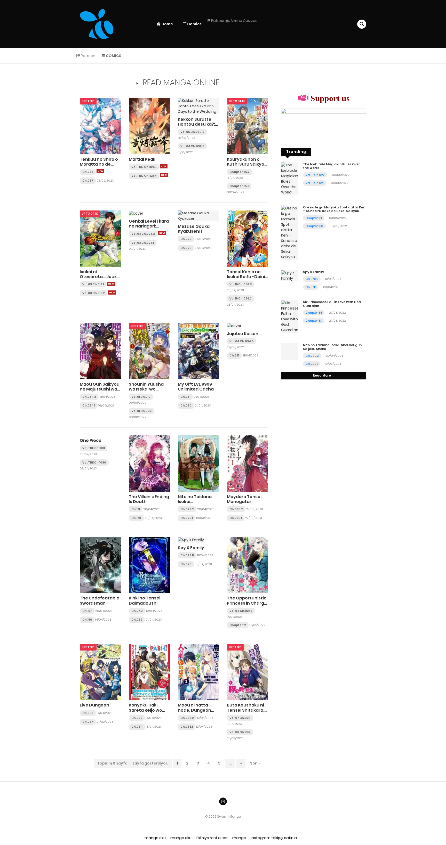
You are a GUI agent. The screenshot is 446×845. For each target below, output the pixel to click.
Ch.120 (136, 518)
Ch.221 (234, 355)
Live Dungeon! (95, 705)
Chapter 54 (314, 313)
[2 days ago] (111, 284)
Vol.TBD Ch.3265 (143, 167)
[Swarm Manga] (96, 23)
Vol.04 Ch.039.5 (192, 146)
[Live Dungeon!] (100, 671)
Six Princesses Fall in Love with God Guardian (332, 304)
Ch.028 (185, 248)
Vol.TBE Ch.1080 (94, 462)
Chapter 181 (314, 218)
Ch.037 (87, 180)
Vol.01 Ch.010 (140, 397)
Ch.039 (136, 620)
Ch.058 (87, 713)
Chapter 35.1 (239, 186)
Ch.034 (136, 727)
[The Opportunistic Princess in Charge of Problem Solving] (247, 564)
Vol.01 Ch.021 (315, 183)
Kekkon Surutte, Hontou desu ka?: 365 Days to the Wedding (196, 126)
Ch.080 (186, 405)
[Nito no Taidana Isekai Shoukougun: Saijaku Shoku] (198, 463)
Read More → (324, 375)
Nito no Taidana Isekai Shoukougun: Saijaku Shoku (195, 504)
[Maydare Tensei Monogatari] (247, 463)
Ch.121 (135, 509)
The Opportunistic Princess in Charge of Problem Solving (247, 603)
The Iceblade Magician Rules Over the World (331, 166)
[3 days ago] (112, 292)
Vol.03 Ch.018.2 (93, 293)
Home (167, 24)
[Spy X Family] (191, 539)
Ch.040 (137, 611)
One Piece (90, 440)
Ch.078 (185, 564)
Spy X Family (191, 548)
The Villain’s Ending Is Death (149, 499)
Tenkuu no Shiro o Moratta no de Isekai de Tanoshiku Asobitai (100, 166)
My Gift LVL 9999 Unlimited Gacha (196, 386)
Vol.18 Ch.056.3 (240, 284)
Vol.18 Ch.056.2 (240, 298)
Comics (194, 24)
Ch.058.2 (187, 718)
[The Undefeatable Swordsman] (100, 564)
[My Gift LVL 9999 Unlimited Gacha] (198, 350)
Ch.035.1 (235, 518)
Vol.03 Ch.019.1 (93, 284)
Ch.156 (87, 620)
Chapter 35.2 (239, 172)
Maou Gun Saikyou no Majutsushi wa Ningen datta (100, 389)
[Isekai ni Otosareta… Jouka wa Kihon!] (100, 238)
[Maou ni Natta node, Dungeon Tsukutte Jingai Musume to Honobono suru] (198, 671)
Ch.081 (185, 397)
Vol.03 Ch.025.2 (143, 234)
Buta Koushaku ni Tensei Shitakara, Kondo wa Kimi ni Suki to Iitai (245, 712)
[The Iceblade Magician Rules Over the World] (289, 178)
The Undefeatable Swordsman (99, 600)
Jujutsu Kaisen (242, 334)
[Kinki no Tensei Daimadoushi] (149, 564)
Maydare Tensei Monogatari (244, 499)
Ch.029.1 (186, 518)
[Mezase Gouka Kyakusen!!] (198, 215)
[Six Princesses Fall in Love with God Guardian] (289, 316)
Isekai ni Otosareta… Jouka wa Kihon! (100, 277)
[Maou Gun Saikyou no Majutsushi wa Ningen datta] (100, 350)
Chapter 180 (314, 226)
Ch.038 (87, 172)
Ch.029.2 (187, 509)
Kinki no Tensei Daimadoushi (144, 600)
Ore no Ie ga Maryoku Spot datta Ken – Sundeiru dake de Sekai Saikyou (334, 209)
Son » (255, 763)
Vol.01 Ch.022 (315, 175)
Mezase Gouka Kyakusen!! (194, 228)
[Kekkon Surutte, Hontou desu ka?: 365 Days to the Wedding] (198, 105)
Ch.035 (136, 718)
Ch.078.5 (187, 555)
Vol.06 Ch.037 (239, 732)
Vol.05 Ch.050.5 (192, 132)
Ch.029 (185, 239)
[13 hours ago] (164, 166)
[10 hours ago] (100, 171)
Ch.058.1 (186, 727)
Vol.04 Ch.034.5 (241, 341)
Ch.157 (87, 611)
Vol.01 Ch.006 (141, 411)
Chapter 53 (314, 321)
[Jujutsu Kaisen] (234, 325)
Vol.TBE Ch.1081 (93, 448)
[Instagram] (223, 801)
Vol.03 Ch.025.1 (142, 243)
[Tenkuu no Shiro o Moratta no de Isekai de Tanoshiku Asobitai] (100, 125)
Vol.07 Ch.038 (239, 718)
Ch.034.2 (89, 397)
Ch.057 (87, 722)
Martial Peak (142, 159)
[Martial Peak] (149, 125)
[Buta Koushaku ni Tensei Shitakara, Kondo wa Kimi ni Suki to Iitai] (247, 671)
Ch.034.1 (88, 405)
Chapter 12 (237, 625)
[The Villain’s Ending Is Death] (149, 463)
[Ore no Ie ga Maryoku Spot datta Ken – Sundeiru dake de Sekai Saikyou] (289, 232)
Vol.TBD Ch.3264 (144, 176)
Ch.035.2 (236, 509)
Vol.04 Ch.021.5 (240, 611)
